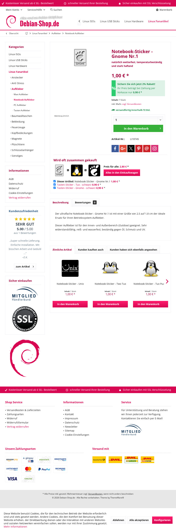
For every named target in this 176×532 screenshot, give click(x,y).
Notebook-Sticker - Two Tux (110, 283)
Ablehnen (118, 520)
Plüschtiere (18, 144)
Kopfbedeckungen (22, 133)
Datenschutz (16, 183)
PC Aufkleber (19, 105)
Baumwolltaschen (21, 116)
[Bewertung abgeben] (138, 71)
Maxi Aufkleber (20, 94)
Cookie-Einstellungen (21, 193)
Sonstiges (17, 155)
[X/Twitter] (131, 148)
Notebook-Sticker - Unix (70, 283)
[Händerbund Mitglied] (25, 294)
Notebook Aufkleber (23, 99)
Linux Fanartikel (18, 71)
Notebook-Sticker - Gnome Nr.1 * (88, 181)
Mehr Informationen (15, 526)
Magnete (16, 138)
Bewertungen (85, 202)
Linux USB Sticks (18, 60)
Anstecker (17, 77)
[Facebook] (115, 148)
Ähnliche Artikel (62, 249)
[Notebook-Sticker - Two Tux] (110, 268)
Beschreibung (61, 202)
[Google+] (123, 148)
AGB (11, 179)
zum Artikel (23, 266)
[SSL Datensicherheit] (25, 319)
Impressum (71, 418)
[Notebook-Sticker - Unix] (70, 268)
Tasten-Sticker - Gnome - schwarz (76, 188)
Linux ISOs (15, 54)
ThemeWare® (117, 497)
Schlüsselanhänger (22, 150)
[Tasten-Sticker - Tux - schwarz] (77, 170)
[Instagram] (154, 148)
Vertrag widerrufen (20, 197)
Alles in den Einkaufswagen (122, 172)
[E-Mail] (146, 148)
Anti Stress (17, 83)
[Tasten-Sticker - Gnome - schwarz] (94, 170)
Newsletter (71, 426)
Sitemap (69, 430)
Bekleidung (18, 121)
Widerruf (14, 188)
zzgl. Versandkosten (131, 104)
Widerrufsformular (18, 422)
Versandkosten (95, 493)
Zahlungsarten (15, 414)
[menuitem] (164, 10)
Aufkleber (17, 88)
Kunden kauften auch (90, 249)
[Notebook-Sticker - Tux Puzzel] (150, 268)
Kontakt (69, 414)
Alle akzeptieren (139, 520)
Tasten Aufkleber (21, 110)
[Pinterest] (138, 148)
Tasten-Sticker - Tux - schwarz (74, 184)
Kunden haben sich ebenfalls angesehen (133, 249)
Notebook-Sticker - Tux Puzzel (151, 283)
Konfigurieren (162, 520)
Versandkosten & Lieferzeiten (24, 410)
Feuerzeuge (18, 127)
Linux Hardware (18, 66)
